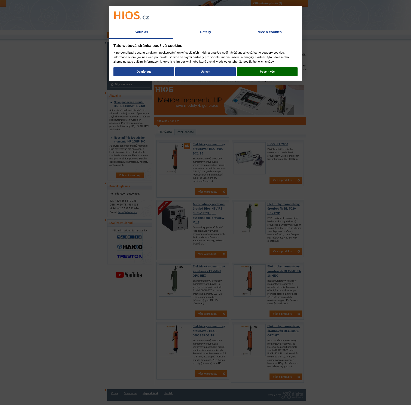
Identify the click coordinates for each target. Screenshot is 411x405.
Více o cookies (270, 32)
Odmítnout (144, 71)
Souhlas (141, 32)
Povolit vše (267, 71)
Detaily (205, 32)
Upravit (205, 71)
